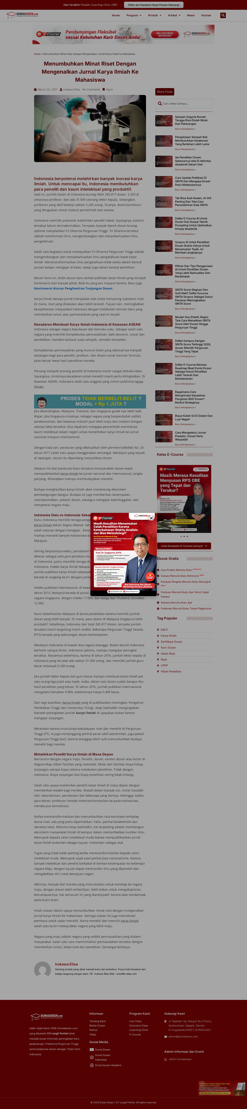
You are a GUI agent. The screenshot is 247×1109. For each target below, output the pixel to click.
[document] (123, 554)
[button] (151, 518)
